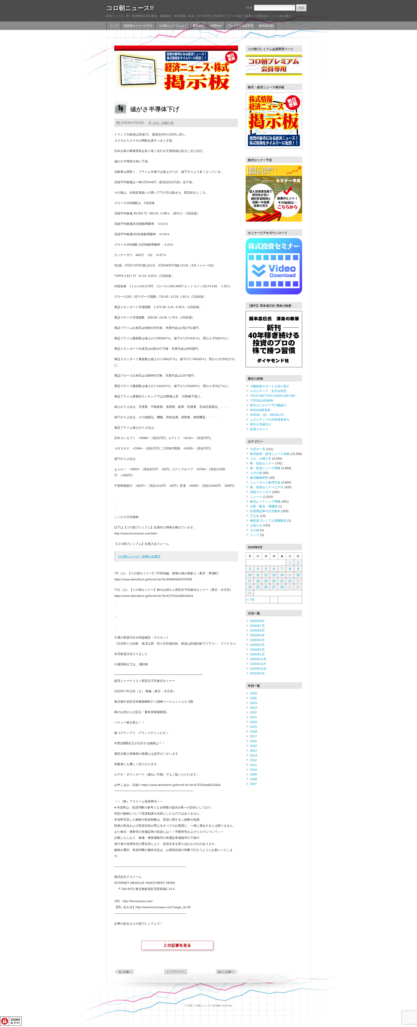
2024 (253, 703)
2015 (253, 746)
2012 (253, 760)
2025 (253, 698)
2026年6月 (257, 630)
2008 (253, 779)
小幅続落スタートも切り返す (270, 386)
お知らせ (256, 525)
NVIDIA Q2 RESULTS (267, 414)
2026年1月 (257, 654)
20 (274, 581)
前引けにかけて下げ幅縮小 (268, 405)
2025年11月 (258, 664)
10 (250, 575)
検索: (249, 7)
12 (266, 575)
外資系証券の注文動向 (265, 511)
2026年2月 (257, 649)
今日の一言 (257, 449)
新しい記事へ (226, 971)
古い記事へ (125, 971)
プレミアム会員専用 (240, 25)
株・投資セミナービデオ (266, 487)
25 (258, 587)
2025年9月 (257, 673)
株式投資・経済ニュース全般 (270, 454)
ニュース (256, 496)
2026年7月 (257, 625)
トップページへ (176, 971)
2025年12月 (258, 659)
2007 (253, 784)
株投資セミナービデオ (138, 25)
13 (274, 575)
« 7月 (251, 599)
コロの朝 (256, 473)
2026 (253, 693)
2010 (253, 769)
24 (250, 587)
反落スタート (259, 429)
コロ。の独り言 (163, 122)
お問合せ (216, 25)
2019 (253, 726)
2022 (253, 712)
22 (290, 581)
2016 (253, 741)
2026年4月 (257, 640)
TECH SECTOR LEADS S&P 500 (272, 395)
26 (266, 587)
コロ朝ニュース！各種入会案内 (138, 556)
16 (298, 575)
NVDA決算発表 (260, 410)
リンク (254, 535)
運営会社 (198, 25)
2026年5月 (257, 635)
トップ (114, 25)
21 (282, 581)
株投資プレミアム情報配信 (268, 520)
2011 (253, 765)
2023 (253, 707)
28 (282, 587)
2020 (253, 722)
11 (258, 575)
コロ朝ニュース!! (130, 8)
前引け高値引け (260, 424)
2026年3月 (257, 645)
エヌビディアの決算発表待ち (270, 419)
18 (258, 581)
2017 (253, 736)
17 (250, 581)
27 (274, 587)
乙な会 (254, 516)
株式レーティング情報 (265, 501)
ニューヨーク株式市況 (265, 482)
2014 (253, 750)
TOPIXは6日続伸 (261, 400)
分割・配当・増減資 (263, 506)
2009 (253, 774)
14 (282, 575)
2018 (253, 731)
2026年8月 (257, 621)
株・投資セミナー (262, 463)
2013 (253, 755)
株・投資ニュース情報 (265, 468)
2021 (253, 717)
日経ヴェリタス (260, 492)
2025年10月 (258, 668)
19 (266, 581)
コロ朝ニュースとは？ (173, 25)
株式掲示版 (266, 25)
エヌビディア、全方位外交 (268, 391)
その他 (254, 530)
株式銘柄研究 (259, 477)
